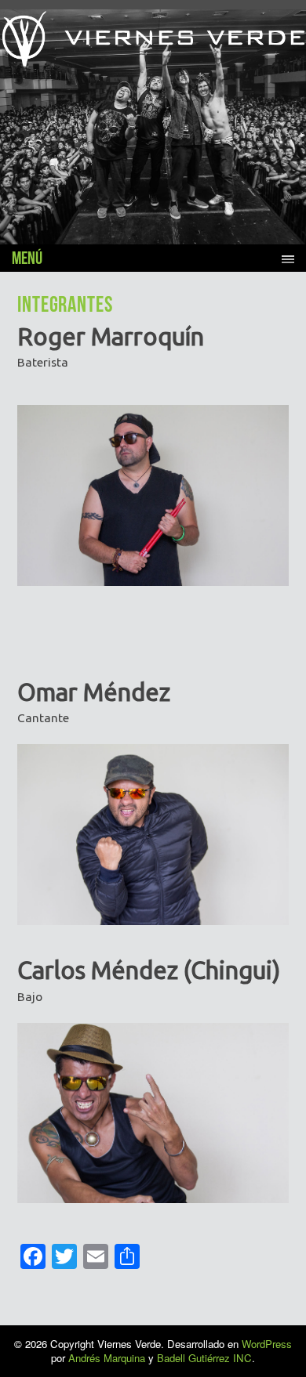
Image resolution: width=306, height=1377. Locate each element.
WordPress (267, 1343)
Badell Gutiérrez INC (204, 1357)
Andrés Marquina (106, 1357)
